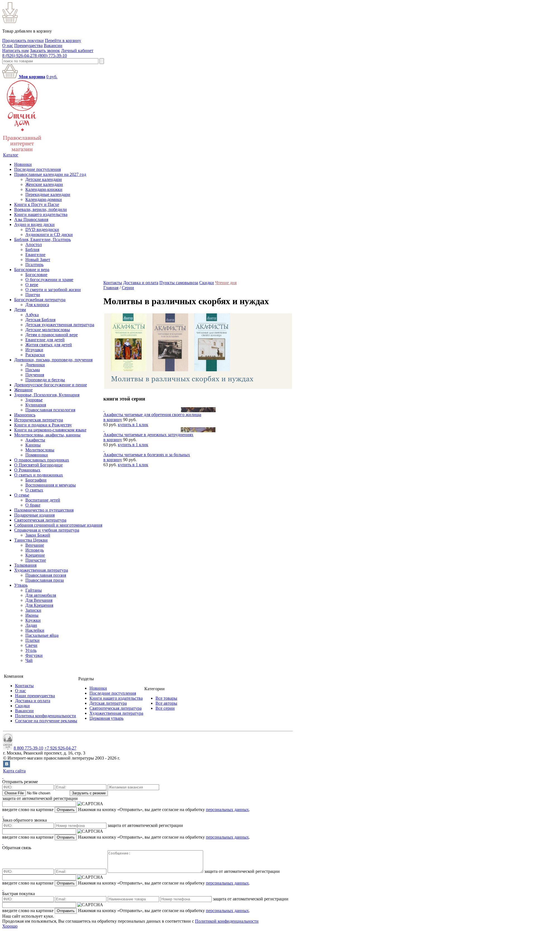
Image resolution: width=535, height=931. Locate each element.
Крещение (35, 555)
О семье (21, 495)
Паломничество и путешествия (44, 510)
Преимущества (28, 45)
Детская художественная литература (59, 324)
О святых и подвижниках (38, 475)
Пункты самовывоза (178, 282)
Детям (20, 309)
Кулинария (35, 404)
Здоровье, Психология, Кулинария (46, 394)
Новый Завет (37, 259)
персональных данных (227, 809)
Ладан (31, 625)
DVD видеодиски (42, 229)
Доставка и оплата (140, 282)
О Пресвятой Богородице (38, 465)
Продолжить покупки (23, 40)
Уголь (31, 650)
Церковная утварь (106, 718)
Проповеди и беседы (45, 379)
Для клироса (37, 304)
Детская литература (108, 703)
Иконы (31, 615)
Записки (33, 610)
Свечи (31, 645)
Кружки (33, 620)
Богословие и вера (31, 269)
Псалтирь (34, 264)
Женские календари (44, 184)
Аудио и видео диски (34, 224)
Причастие (35, 560)
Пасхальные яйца (42, 635)
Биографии (36, 480)
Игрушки (34, 349)
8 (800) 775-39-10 (51, 55)
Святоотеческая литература (40, 520)
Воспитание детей (42, 500)
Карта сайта (14, 770)
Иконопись (24, 414)
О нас (7, 45)
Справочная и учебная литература (46, 530)
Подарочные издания (34, 515)
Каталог (10, 155)
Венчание (34, 545)
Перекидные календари (47, 194)
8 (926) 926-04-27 (18, 55)
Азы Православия (31, 219)
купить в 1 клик (133, 424)
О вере (31, 284)
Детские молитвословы (47, 329)
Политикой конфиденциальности (227, 921)
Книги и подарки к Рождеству (43, 424)
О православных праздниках (41, 460)
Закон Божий (37, 535)
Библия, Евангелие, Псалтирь (42, 239)
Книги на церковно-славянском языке (50, 430)
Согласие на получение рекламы (46, 720)
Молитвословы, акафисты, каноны (47, 435)
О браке (32, 505)
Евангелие (35, 254)
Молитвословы (39, 450)
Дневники (35, 364)
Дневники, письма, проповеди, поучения (53, 359)
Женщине (23, 389)
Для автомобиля (40, 595)
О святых (34, 490)
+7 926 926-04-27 (60, 748)
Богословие (36, 274)
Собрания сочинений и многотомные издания (58, 525)
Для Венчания (38, 600)
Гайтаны (33, 590)
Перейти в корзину (63, 40)
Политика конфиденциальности (45, 715)
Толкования (25, 565)
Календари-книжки (43, 189)
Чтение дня (226, 282)
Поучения (34, 374)
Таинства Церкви (31, 540)
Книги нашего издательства (40, 214)
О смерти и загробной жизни (53, 289)
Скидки (206, 282)
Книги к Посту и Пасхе (36, 204)
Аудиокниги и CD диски (49, 234)
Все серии (165, 708)
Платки (32, 640)
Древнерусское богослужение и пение (50, 384)
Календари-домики (43, 199)
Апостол (33, 244)
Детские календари (43, 179)
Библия (32, 249)
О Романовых (27, 470)
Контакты (112, 282)
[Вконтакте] (6, 765)
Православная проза (44, 580)
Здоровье (34, 399)
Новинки (23, 164)
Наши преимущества (35, 695)
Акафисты (35, 440)
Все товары (166, 698)
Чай (29, 660)
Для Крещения (39, 605)
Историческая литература (38, 419)
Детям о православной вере (51, 334)
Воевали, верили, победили (40, 209)
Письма (32, 369)
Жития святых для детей (48, 344)
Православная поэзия (45, 575)
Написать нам (15, 50)
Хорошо (10, 926)
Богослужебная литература (39, 299)
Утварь (21, 585)
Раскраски (35, 354)
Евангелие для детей (45, 339)
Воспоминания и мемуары (50, 485)
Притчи (32, 294)
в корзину (112, 419)
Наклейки (34, 630)
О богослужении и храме (49, 279)
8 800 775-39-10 (28, 748)
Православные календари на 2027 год (50, 174)
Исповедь (34, 550)
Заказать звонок (45, 50)
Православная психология (50, 409)
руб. (51, 76)
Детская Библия (40, 319)
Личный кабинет (77, 50)
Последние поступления (37, 169)
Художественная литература (41, 570)
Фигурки (34, 655)
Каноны (33, 445)
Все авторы (166, 703)
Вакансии (53, 45)
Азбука (32, 314)
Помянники (36, 455)
